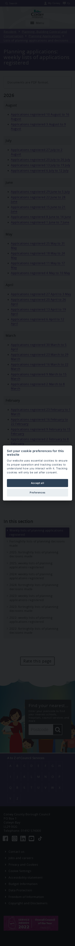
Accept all (37, 483)
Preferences (37, 492)
